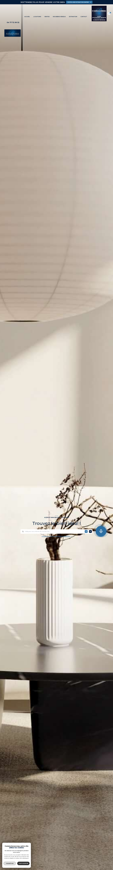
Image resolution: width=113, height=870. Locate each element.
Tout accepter (23, 863)
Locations (37, 16)
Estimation (73, 16)
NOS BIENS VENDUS (59, 16)
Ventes (47, 16)
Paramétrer (10, 863)
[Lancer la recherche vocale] (101, 531)
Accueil (27, 16)
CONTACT (84, 16)
